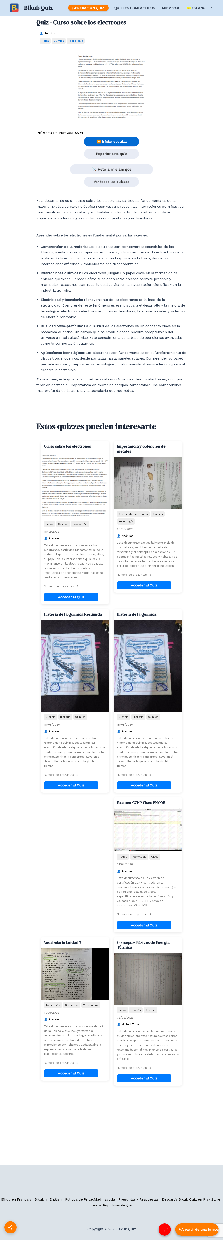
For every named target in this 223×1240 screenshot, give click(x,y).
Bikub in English (48, 1199)
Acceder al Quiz (71, 597)
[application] (210, 8)
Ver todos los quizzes (111, 182)
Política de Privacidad (83, 1199)
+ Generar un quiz (197, 1229)
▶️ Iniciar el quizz (111, 141)
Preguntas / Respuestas (138, 1199)
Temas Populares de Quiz (112, 1205)
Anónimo (50, 33)
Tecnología (76, 40)
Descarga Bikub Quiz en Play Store (191, 1199)
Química (59, 40)
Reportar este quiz (111, 154)
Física (45, 40)
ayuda (110, 1199)
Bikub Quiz (38, 8)
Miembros (171, 8)
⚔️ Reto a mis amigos (111, 169)
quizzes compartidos (134, 8)
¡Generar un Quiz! (88, 8)
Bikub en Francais (16, 1199)
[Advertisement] (75, 824)
